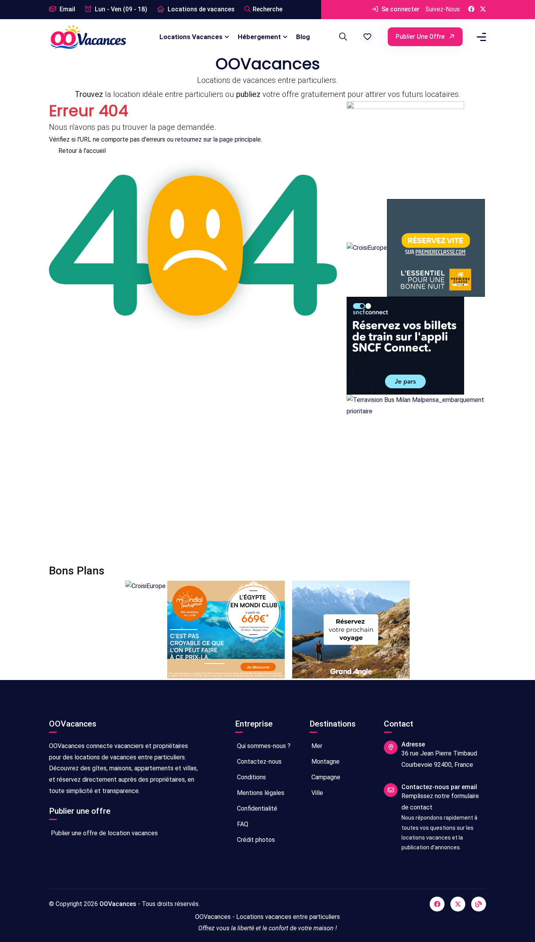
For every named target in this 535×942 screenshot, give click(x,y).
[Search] (342, 36)
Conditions (250, 777)
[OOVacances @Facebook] (471, 9)
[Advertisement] (267, 490)
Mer (316, 746)
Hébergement (259, 37)
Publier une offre (421, 36)
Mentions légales (259, 793)
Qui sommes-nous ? (263, 746)
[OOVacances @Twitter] (483, 9)
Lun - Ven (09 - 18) (120, 9)
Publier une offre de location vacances (103, 833)
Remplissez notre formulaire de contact (440, 801)
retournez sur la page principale (218, 139)
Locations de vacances (200, 9)
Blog (303, 37)
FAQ (241, 824)
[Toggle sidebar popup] (480, 36)
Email (66, 9)
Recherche (267, 9)
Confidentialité (256, 808)
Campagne (325, 777)
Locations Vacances (190, 37)
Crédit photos (255, 839)
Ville (316, 793)
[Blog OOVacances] (478, 904)
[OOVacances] (88, 37)
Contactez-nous (258, 761)
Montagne (325, 761)
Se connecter (399, 9)
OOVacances (117, 904)
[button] (367, 37)
